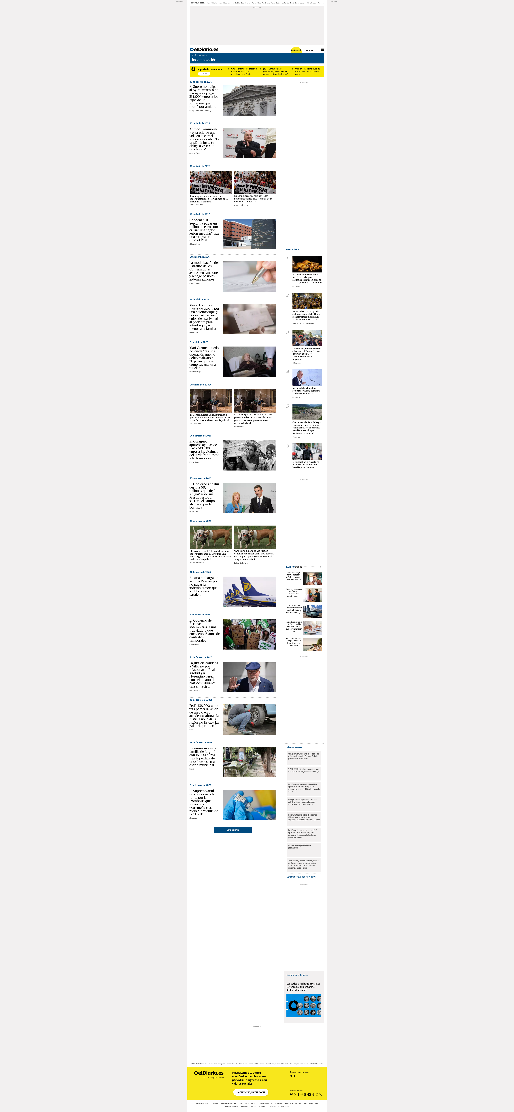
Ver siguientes (233, 830)
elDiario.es (296, 363)
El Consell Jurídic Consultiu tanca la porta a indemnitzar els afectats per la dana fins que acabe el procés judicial (210, 417)
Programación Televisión (301, 1064)
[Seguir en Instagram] (305, 1094)
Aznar (273, 3)
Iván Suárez (194, 332)
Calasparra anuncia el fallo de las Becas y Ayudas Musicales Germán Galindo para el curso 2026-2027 (303, 756)
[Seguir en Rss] (321, 1094)
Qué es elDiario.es (201, 1103)
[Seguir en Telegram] (302, 1094)
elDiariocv (296, 286)
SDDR (256, 1064)
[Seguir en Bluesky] (291, 1094)
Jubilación (302, 3)
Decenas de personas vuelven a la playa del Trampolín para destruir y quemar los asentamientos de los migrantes (306, 353)
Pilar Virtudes (194, 283)
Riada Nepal (226, 3)
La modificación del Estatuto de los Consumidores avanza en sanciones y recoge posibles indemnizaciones (204, 270)
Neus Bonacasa (298, 323)
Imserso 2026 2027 (232, 1064)
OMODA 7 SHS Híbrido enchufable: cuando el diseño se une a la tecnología (294, 609)
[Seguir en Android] (291, 1076)
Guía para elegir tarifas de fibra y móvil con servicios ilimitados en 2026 (293, 576)
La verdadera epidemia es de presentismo (299, 846)
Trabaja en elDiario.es (228, 1103)
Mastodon (285, 1107)
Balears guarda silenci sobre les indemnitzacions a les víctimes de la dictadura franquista (209, 199)
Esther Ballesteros (197, 205)
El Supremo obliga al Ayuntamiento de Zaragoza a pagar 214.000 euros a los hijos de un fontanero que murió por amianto (203, 96)
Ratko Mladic (322, 3)
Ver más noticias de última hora (301, 877)
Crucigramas (222, 1064)
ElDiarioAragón (207, 110)
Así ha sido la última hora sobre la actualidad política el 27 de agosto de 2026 (306, 391)
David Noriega (195, 372)
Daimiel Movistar (312, 3)
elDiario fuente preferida (273, 1064)
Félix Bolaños (266, 3)
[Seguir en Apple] (294, 1076)
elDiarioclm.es (194, 244)
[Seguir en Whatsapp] (317, 1094)
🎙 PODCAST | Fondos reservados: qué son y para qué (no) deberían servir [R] (303, 770)
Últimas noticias (294, 747)
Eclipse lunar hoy (246, 3)
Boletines (262, 1107)
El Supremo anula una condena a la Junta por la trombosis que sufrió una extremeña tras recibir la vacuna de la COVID (203, 802)
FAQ (305, 1103)
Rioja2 (191, 730)
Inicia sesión (309, 50)
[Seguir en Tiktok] (313, 1094)
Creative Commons (265, 1103)
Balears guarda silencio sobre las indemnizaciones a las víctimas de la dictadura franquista (253, 198)
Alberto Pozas (194, 153)
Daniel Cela (193, 511)
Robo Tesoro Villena (211, 1064)
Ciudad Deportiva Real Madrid (285, 3)
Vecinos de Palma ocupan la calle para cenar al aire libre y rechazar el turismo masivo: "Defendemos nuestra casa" (306, 315)
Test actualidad (313, 1064)
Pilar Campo (194, 644)
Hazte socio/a (296, 50)
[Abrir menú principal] (322, 49)
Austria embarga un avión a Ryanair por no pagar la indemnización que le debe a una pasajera (203, 586)
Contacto (244, 1107)
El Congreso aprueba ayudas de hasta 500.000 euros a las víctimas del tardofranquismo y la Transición (204, 449)
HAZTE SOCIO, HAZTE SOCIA (251, 1092)
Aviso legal (278, 1103)
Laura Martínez (196, 423)
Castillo (251, 1064)
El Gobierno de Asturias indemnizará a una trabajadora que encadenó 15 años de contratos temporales (204, 630)
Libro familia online (286, 1064)
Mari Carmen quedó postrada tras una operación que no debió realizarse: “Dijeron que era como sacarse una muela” (204, 358)
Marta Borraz (194, 462)
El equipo (214, 1103)
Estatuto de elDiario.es (297, 975)
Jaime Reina (310, 323)
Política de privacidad (293, 1103)
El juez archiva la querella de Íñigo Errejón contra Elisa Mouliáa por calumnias (305, 464)
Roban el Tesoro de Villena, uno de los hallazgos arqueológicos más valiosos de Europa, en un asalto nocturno (307, 278)
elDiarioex (193, 818)
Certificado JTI (274, 1107)
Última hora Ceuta (216, 3)
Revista (253, 1107)
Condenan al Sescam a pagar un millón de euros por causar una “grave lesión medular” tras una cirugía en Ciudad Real (204, 230)
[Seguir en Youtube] (309, 1094)
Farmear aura (243, 1064)
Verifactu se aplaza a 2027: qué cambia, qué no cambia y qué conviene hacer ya (294, 626)
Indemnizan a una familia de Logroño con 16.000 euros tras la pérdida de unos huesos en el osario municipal (203, 756)
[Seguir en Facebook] (298, 1094)
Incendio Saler (236, 3)
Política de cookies (232, 1107)
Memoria (261, 1064)
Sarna (296, 3)
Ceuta (208, 3)
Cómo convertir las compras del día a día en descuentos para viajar (293, 642)
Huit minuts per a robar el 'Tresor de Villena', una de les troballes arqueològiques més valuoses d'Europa (304, 817)
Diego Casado (194, 690)
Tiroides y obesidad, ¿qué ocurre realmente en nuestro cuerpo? (294, 592)
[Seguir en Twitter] (295, 1094)
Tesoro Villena (256, 3)
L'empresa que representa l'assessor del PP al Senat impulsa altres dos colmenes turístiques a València (302, 802)
